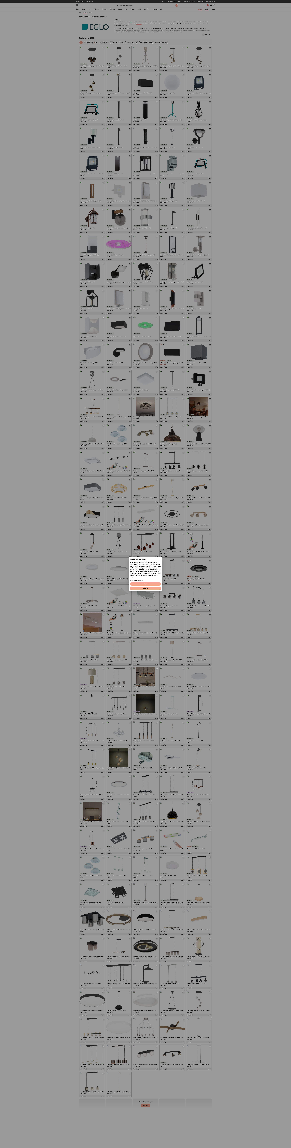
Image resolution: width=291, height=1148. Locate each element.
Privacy (131, 580)
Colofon (135, 580)
